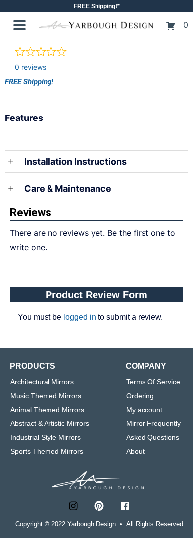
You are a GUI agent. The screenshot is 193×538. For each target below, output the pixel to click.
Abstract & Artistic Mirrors (49, 423)
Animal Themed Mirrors (47, 410)
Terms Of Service (153, 382)
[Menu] (19, 25)
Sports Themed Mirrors (46, 451)
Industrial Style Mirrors (45, 437)
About (135, 451)
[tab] (96, 125)
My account (144, 410)
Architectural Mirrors (42, 382)
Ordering (140, 396)
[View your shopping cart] (172, 25)
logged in (79, 317)
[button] (73, 506)
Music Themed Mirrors (45, 396)
